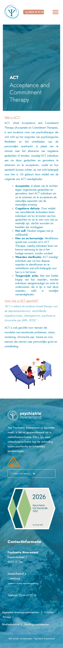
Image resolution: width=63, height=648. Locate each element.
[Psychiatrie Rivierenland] (12, 12)
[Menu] (51, 12)
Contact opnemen (20, 473)
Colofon (48, 612)
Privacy (8, 617)
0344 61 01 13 (35, 12)
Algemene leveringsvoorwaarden (21, 612)
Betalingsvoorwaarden (36, 624)
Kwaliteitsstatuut (11, 624)
